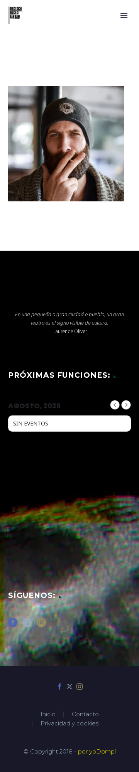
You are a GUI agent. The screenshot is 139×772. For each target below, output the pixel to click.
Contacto (85, 714)
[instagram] (41, 625)
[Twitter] (69, 686)
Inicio (48, 714)
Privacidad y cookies (69, 724)
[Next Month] (126, 405)
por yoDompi (97, 751)
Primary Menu (124, 15)
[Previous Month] (115, 405)
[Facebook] (59, 686)
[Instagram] (79, 686)
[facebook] (12, 625)
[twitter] (27, 625)
